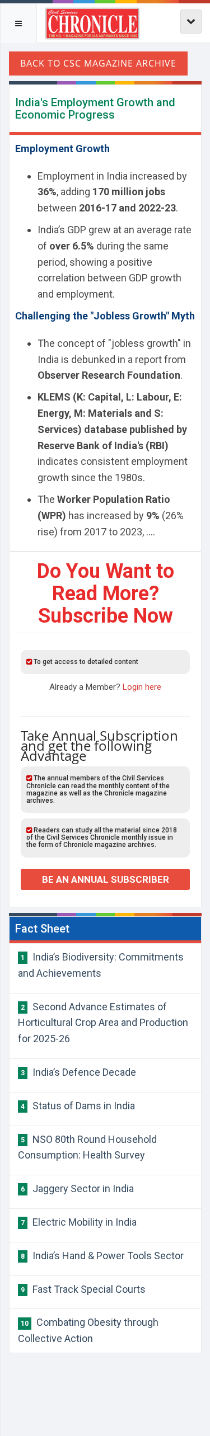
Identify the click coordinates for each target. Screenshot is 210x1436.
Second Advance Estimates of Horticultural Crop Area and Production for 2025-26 (103, 1023)
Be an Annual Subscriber (105, 879)
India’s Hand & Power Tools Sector (102, 1255)
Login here (142, 687)
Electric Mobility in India (79, 1222)
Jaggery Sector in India (77, 1188)
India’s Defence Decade (78, 1072)
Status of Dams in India (78, 1106)
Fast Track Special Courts (83, 1289)
